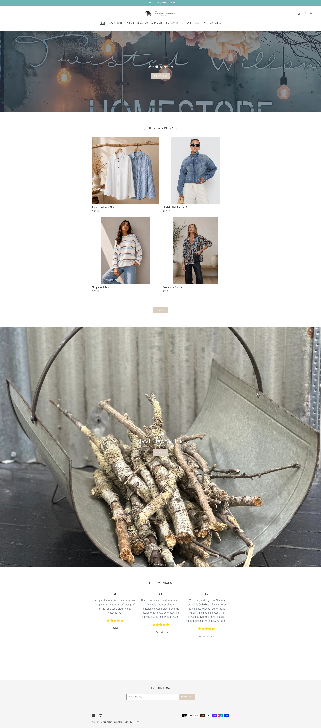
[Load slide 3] (159, 564)
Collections (160, 76)
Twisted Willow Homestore (111, 721)
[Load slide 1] (154, 564)
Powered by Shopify (130, 721)
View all (160, 309)
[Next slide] (165, 564)
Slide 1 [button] (158, 672)
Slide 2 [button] (162, 672)
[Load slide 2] (156, 564)
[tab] (158, 672)
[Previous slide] (149, 564)
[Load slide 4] (161, 564)
